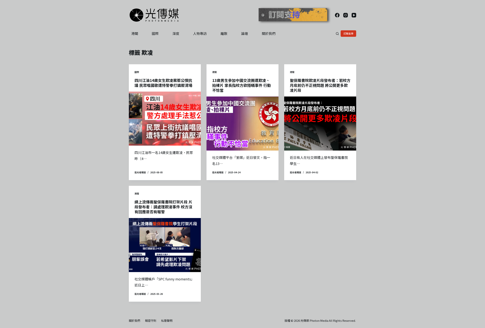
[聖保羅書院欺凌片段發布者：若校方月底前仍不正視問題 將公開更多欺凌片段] (320, 124)
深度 (175, 33)
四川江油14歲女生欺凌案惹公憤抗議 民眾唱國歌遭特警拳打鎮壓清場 (163, 83)
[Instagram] (345, 15)
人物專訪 (200, 33)
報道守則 (150, 321)
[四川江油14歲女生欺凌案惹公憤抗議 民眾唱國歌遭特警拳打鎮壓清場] (165, 119)
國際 (155, 33)
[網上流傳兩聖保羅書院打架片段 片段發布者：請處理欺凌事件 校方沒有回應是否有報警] (165, 245)
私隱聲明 (166, 321)
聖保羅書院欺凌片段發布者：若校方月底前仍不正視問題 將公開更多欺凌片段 (320, 85)
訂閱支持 (348, 33)
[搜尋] (337, 33)
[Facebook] (337, 15)
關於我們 (268, 33)
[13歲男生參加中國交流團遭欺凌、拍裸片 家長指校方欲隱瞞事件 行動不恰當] (242, 124)
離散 (224, 33)
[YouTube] (354, 15)
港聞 (134, 33)
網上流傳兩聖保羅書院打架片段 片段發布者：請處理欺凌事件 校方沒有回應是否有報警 (163, 206)
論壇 (244, 33)
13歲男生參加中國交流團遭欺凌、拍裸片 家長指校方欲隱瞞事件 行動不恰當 (241, 85)
